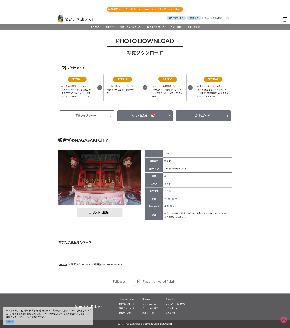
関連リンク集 (148, 313)
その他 (167, 191)
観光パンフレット (127, 304)
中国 (166, 206)
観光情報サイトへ (176, 18)
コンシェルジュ (149, 304)
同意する (10, 321)
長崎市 (167, 183)
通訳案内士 (170, 313)
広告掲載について (173, 299)
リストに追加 (100, 212)
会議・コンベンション (130, 27)
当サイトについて (127, 299)
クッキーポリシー (18, 316)
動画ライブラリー (127, 313)
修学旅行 (109, 27)
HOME (63, 264)
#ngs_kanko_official (158, 281)
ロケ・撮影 (175, 27)
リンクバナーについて (175, 304)
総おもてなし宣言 (150, 308)
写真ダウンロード (155, 27)
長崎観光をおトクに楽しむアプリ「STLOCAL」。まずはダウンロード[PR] (145, 9)
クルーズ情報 (193, 27)
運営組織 (146, 299)
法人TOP (94, 27)
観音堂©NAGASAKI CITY (108, 264)
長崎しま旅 (193, 18)
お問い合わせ (171, 308)
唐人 (172, 206)
